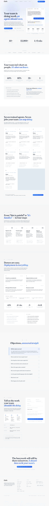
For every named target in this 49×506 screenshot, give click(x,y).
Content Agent (19, 489)
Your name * (29, 399)
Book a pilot (41, 1)
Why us (25, 1)
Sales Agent (19, 483)
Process (21, 1)
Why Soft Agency (29, 483)
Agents (16, 1)
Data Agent (19, 486)
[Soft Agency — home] (5, 1)
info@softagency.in (39, 481)
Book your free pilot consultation (24, 466)
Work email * (38, 399)
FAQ (29, 1)
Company (28, 403)
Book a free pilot (18, 28)
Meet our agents (8, 28)
